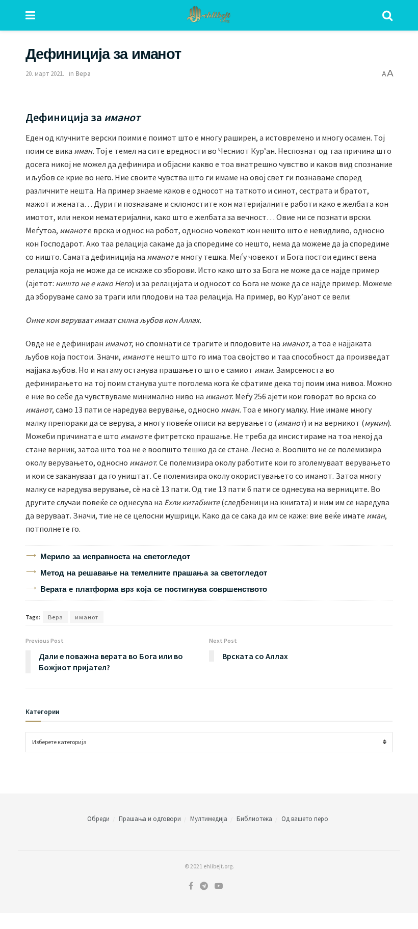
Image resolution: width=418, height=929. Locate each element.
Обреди (98, 818)
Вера (83, 73)
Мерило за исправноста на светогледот (115, 556)
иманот (86, 617)
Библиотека (254, 818)
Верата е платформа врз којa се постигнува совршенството (153, 589)
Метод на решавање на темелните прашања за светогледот (153, 573)
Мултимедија (208, 818)
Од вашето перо (304, 818)
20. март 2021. (44, 73)
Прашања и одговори (150, 818)
